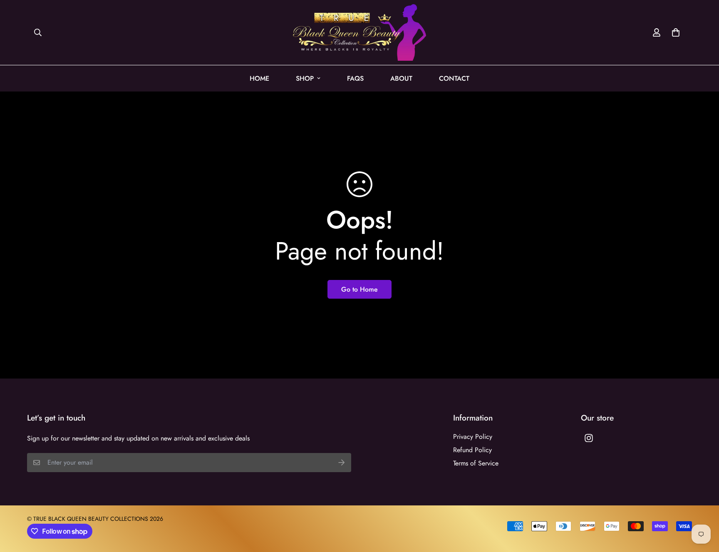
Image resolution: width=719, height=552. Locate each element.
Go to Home (359, 289)
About (401, 78)
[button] (674, 32)
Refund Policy (472, 450)
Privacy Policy (472, 436)
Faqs (355, 78)
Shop (305, 78)
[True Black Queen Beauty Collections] (359, 32)
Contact (454, 78)
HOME (259, 78)
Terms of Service (475, 463)
